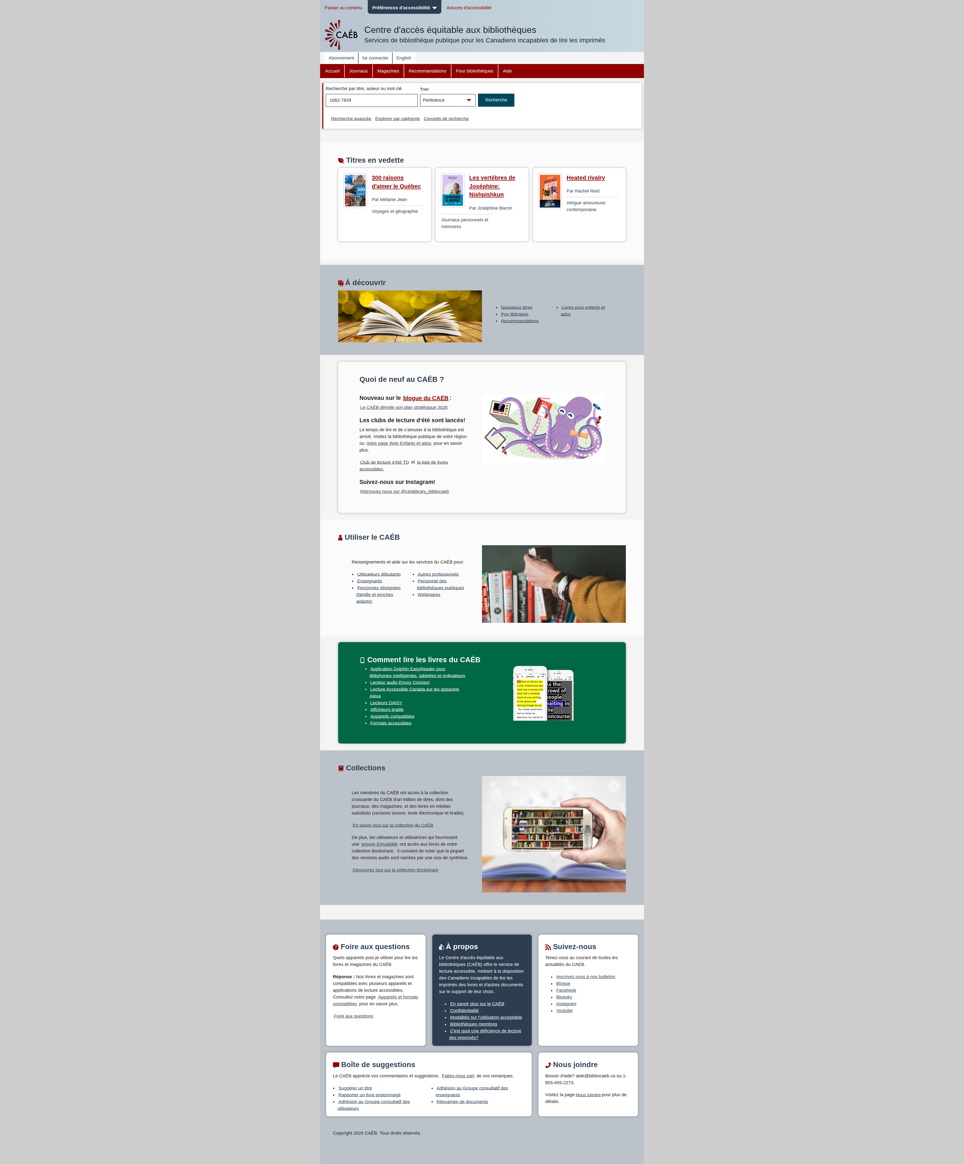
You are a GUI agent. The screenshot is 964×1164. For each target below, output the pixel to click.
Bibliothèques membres (473, 1024)
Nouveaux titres (516, 307)
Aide (507, 71)
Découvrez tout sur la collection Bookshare (395, 870)
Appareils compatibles (392, 716)
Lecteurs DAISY (386, 702)
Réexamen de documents (462, 1101)
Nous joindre (588, 1094)
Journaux (358, 71)
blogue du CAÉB (426, 398)
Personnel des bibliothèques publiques (440, 584)
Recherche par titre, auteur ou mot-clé (364, 88)
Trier (424, 89)
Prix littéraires (514, 314)
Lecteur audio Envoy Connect (400, 682)
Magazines (388, 71)
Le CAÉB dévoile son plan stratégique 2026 (404, 407)
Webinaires (429, 594)
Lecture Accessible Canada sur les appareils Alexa (414, 692)
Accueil (332, 71)
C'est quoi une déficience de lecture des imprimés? (485, 1034)
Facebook (566, 990)
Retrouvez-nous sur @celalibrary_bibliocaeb (404, 491)
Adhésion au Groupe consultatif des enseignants (472, 1091)
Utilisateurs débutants (379, 574)
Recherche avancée (351, 118)
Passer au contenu (343, 7)
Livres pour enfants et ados (583, 311)
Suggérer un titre (355, 1087)
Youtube (564, 1010)
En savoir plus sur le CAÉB (477, 1003)
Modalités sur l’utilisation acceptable (486, 1017)
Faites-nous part (458, 1075)
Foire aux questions (353, 1016)
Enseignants (369, 580)
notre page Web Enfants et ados (399, 443)
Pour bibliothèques (474, 71)
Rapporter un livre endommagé (369, 1094)
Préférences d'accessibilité (401, 7)
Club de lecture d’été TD (384, 462)
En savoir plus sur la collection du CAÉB (393, 825)
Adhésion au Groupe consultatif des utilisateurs (373, 1105)
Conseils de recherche (446, 118)
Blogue (563, 983)
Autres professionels (438, 574)
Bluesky (564, 997)
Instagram (566, 1003)
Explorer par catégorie (397, 118)
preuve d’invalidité (380, 844)
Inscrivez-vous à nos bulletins (585, 976)
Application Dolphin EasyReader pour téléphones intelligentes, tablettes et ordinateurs (417, 672)
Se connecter (375, 57)
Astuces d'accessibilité (469, 7)
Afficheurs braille (387, 709)
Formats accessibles (390, 722)
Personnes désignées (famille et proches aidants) (378, 594)
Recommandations (427, 71)
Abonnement (341, 57)
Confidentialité (464, 1010)
